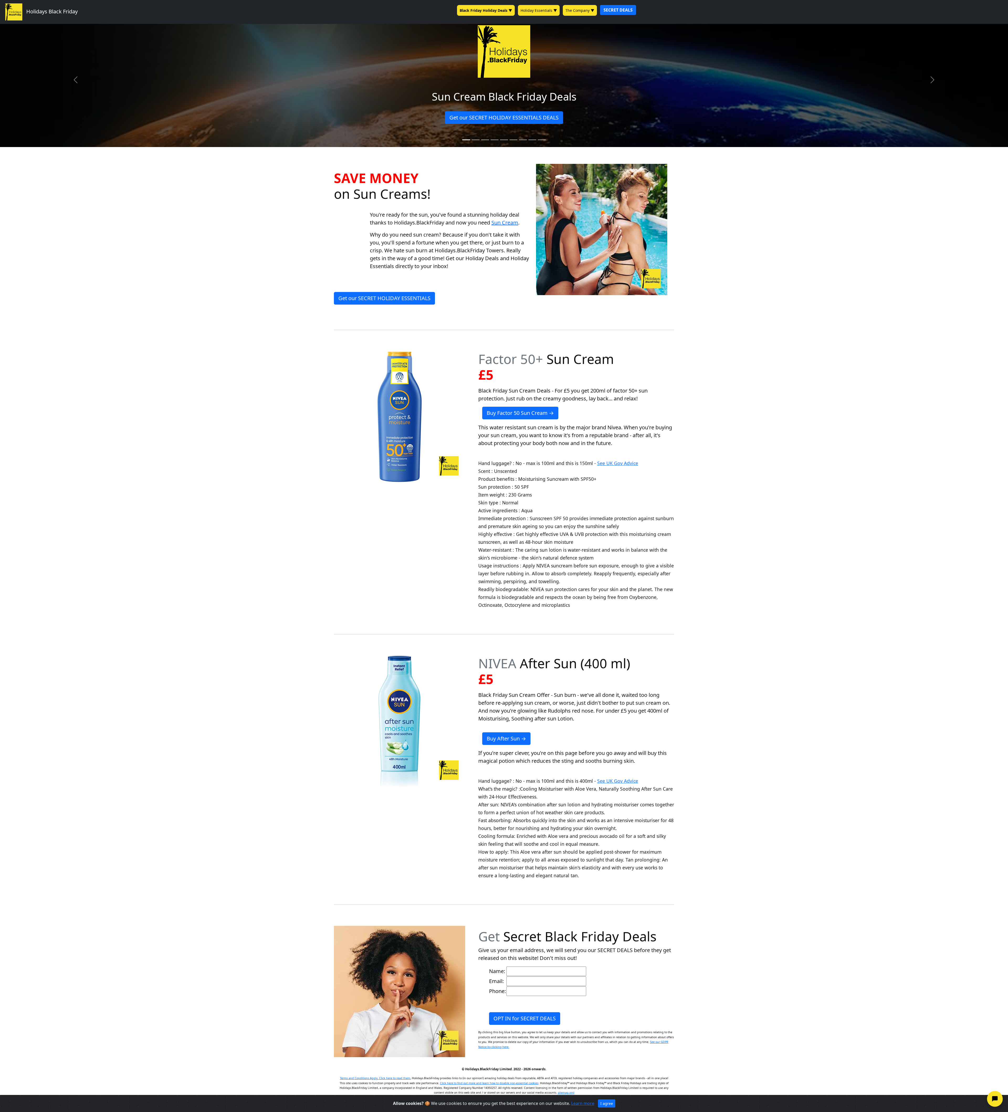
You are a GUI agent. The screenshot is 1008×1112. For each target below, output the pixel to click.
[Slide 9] (542, 140)
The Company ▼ (579, 10)
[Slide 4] (494, 140)
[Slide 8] (532, 140)
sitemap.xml (566, 1092)
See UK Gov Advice (617, 463)
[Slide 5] (504, 140)
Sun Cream (504, 222)
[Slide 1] (466, 140)
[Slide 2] (476, 140)
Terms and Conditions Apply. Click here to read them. (375, 1078)
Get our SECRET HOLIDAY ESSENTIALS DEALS (504, 117)
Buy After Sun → (506, 738)
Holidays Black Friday (50, 11)
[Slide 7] (523, 140)
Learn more (582, 1103)
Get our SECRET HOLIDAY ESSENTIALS (384, 298)
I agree (606, 1103)
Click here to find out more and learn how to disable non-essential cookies (489, 1083)
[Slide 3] (485, 140)
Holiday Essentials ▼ (539, 10)
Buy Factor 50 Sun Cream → (520, 412)
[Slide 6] (513, 140)
